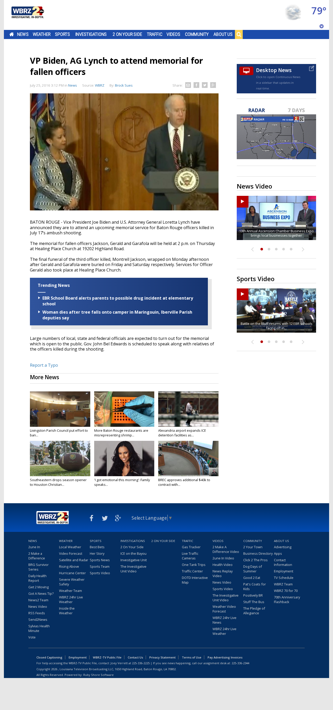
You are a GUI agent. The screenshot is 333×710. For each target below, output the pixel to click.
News (22, 34)
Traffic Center (192, 571)
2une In (34, 547)
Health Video (223, 564)
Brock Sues (124, 85)
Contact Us (135, 657)
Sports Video (100, 573)
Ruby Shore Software (98, 675)
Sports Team (100, 566)
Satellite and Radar (73, 560)
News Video (37, 606)
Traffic (154, 34)
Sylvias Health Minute (39, 628)
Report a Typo (44, 365)
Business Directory (258, 553)
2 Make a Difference (36, 555)
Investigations (91, 34)
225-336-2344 (240, 663)
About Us (223, 34)
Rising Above (69, 566)
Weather (41, 34)
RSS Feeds (36, 613)
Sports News (100, 560)
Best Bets (97, 547)
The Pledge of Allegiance (254, 610)
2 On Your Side (127, 34)
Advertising (282, 547)
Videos (173, 34)
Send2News (37, 619)
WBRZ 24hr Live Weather (71, 599)
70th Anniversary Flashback (287, 599)
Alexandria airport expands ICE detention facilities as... (182, 432)
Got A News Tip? (41, 593)
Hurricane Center (72, 573)
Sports (62, 34)
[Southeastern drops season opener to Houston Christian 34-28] (60, 458)
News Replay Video (223, 573)
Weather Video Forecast (224, 609)
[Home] (27, 15)
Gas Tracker (191, 547)
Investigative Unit (133, 560)
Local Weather (70, 547)
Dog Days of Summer (252, 568)
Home (11, 34)
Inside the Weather (67, 610)
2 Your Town (252, 547)
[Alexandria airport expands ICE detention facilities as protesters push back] (188, 409)
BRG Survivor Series (38, 567)
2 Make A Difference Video (226, 549)
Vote (32, 637)
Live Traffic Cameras (190, 555)
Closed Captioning (49, 657)
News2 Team (38, 600)
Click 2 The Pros (255, 560)
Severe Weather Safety (72, 581)
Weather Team (70, 590)
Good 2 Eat (251, 577)
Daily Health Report (37, 578)
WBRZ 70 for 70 (286, 590)
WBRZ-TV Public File (107, 657)
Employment (283, 571)
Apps (278, 553)
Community (197, 34)
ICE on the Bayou (133, 553)
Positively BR (253, 595)
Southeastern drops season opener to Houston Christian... (58, 482)
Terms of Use (191, 657)
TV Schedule (283, 577)
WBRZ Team (283, 584)
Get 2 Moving (38, 587)
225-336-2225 (141, 663)
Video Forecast (70, 553)
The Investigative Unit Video (133, 568)
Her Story (97, 553)
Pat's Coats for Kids (254, 586)
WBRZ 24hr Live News (224, 620)
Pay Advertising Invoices (225, 657)
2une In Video (223, 558)
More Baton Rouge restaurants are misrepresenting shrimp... (121, 432)
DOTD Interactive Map (195, 580)
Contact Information (283, 562)
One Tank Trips (194, 564)
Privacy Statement (162, 657)
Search (238, 34)
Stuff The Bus (253, 601)
